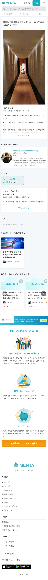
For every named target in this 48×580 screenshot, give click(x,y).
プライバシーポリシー (10, 530)
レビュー (40, 14)
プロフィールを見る (29, 165)
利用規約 (5, 522)
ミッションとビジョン (10, 506)
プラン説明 (8, 14)
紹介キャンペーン (8, 498)
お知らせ (5, 502)
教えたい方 (6, 482)
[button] (43, 293)
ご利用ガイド (7, 490)
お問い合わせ (7, 510)
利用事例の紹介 (8, 494)
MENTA (25, 575)
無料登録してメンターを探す (24, 443)
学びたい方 (6, 486)
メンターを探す (8, 542)
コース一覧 (24, 14)
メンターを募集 (8, 546)
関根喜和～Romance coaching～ (26, 151)
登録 (36, 3)
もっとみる (24, 135)
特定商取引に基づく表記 (11, 526)
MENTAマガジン (8, 554)
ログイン (27, 3)
